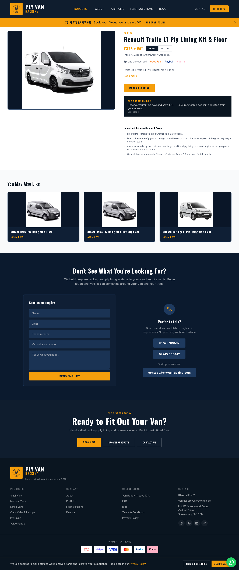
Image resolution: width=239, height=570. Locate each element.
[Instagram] (181, 523)
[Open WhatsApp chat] (231, 562)
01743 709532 (169, 343)
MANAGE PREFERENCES (196, 563)
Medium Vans (18, 501)
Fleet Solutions (74, 506)
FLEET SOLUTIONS (141, 8)
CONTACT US (149, 442)
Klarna (181, 61)
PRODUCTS (80, 8)
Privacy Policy (130, 517)
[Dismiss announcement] (235, 22)
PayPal (169, 61)
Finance (70, 512)
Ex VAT (152, 48)
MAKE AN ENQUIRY (139, 88)
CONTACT (201, 8)
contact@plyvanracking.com (169, 372)
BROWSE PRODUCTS (118, 442)
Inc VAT (165, 48)
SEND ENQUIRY (69, 376)
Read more (130, 75)
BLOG (162, 8)
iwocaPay (155, 61)
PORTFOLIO (117, 8)
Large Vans (16, 506)
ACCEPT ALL (220, 563)
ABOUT (99, 8)
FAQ (124, 501)
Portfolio (71, 501)
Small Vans (16, 495)
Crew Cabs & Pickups (22, 512)
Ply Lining (15, 517)
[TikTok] (204, 523)
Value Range (17, 523)
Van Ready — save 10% (136, 495)
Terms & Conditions (133, 512)
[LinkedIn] (197, 523)
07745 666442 (169, 354)
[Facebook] (189, 523)
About (69, 495)
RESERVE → (158, 22)
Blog (125, 506)
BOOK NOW (219, 9)
